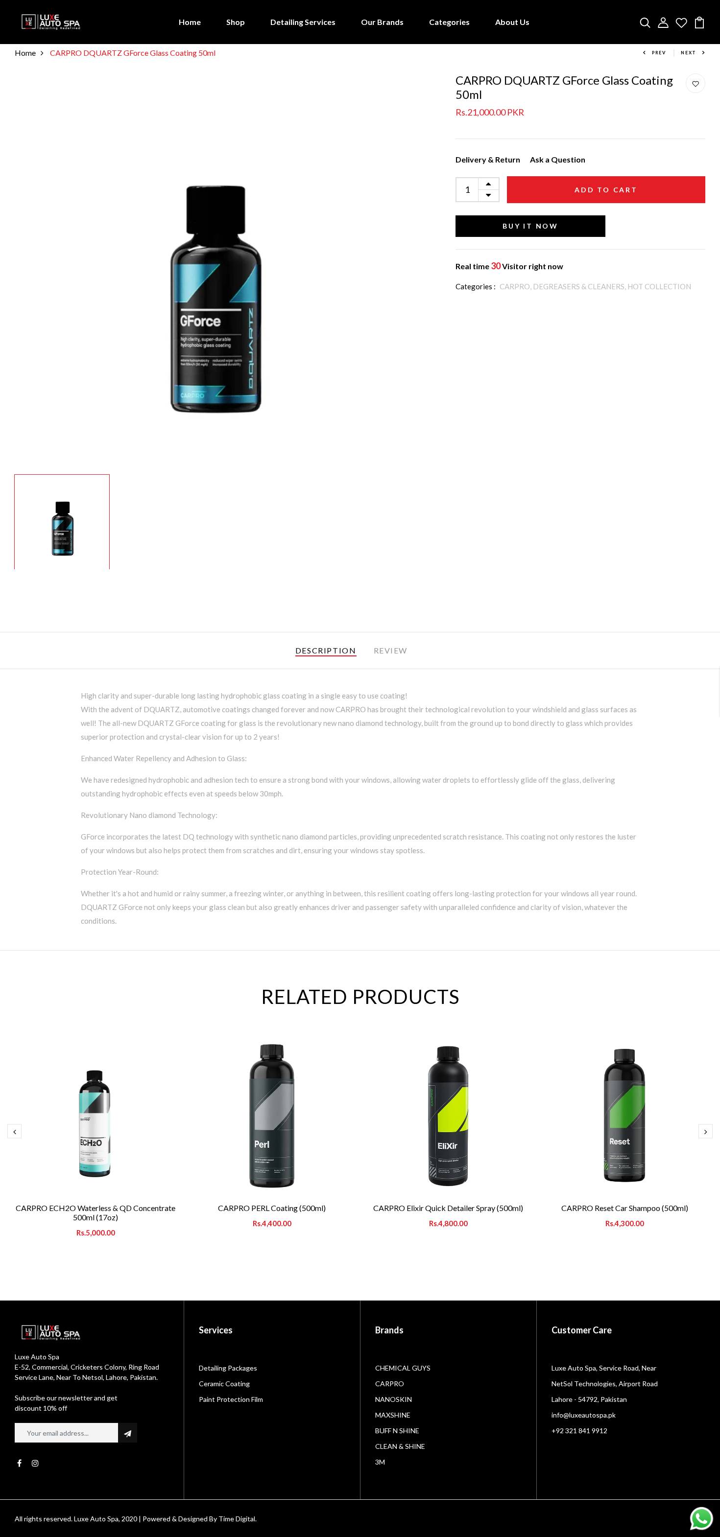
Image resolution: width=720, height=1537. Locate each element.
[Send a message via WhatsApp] (701, 1518)
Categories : (476, 286)
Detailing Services (303, 21)
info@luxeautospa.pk (584, 1415)
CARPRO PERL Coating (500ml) (272, 1207)
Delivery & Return (488, 159)
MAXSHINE (392, 1415)
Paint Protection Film (231, 1399)
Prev (659, 52)
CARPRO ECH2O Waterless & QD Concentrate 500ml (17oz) (95, 1212)
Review (391, 650)
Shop (235, 21)
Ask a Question (557, 159)
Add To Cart (606, 190)
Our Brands (382, 21)
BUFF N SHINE (397, 1430)
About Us (512, 21)
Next (688, 52)
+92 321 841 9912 (579, 1430)
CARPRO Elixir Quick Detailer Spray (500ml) (448, 1207)
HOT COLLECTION (659, 286)
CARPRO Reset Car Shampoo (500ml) (624, 1207)
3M (380, 1462)
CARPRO (389, 1383)
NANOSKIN (393, 1399)
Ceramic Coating (224, 1383)
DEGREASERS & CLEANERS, (580, 286)
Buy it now (530, 226)
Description (326, 650)
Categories (449, 21)
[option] (213, 271)
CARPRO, (516, 286)
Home (190, 21)
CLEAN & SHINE (400, 1446)
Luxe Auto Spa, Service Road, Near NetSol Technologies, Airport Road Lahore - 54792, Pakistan (605, 1383)
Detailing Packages (228, 1368)
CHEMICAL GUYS (403, 1368)
